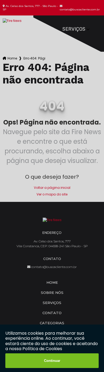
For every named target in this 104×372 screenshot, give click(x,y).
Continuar (52, 361)
